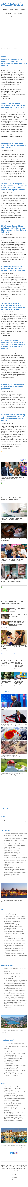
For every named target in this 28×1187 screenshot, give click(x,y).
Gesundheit (14, 16)
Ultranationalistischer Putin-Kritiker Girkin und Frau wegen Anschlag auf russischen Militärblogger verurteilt (15, 1067)
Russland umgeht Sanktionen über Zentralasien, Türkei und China (13, 1059)
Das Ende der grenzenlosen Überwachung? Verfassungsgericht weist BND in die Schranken (15, 835)
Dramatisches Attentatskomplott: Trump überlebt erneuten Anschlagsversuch (12, 774)
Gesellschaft (8, 13)
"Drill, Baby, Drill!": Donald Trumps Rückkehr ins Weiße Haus (13, 708)
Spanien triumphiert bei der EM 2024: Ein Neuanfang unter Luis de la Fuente (14, 1102)
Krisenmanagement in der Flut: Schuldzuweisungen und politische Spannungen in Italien (13, 756)
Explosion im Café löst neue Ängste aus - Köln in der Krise (14, 977)
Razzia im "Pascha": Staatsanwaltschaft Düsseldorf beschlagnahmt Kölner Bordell (15, 998)
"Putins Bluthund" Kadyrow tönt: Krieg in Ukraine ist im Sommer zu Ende (14, 1074)
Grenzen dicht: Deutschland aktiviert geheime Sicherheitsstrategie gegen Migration (13, 950)
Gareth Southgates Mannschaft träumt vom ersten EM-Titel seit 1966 (15, 1106)
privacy (16, 1170)
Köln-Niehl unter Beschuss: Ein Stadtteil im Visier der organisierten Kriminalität (15, 981)
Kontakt (14, 1180)
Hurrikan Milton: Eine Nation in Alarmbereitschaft (14, 740)
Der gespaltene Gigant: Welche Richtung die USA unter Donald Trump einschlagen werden (14, 725)
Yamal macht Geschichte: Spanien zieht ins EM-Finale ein (15, 1109)
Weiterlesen (6, 98)
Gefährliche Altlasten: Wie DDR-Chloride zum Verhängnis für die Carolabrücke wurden (14, 945)
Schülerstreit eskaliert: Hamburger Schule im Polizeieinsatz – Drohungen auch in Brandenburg (15, 1005)
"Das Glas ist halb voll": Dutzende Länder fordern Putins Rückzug (14, 1054)
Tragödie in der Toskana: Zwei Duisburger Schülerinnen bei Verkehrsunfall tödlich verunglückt (15, 985)
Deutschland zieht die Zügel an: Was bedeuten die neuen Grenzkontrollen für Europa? (14, 940)
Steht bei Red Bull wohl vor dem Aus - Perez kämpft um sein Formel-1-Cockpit (14, 1096)
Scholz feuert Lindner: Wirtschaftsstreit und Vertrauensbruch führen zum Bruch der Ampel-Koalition (15, 840)
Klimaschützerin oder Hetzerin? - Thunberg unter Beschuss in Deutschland (15, 858)
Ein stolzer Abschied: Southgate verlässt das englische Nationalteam (14, 1099)
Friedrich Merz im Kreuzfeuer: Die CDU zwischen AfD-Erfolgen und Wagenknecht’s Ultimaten (15, 955)
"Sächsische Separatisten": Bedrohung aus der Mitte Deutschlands (15, 854)
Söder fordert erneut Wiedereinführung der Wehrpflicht (15, 1047)
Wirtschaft (20, 13)
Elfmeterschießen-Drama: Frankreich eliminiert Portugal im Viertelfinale (14, 1119)
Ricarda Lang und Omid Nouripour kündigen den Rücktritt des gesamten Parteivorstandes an (15, 874)
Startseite (5, 9)
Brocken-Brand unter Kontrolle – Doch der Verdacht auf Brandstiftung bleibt (15, 1001)
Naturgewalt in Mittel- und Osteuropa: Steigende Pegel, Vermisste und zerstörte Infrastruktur (15, 935)
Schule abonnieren (1, 451)
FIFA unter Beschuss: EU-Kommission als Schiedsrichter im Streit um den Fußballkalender (14, 1088)
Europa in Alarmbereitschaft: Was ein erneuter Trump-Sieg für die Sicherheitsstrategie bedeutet (13, 850)
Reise (14, 13)
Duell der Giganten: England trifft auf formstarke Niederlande (13, 1113)
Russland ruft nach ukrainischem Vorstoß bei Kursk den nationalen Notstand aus (15, 1044)
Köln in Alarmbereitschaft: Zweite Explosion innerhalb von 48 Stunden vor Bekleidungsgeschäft (14, 990)
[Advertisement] (14, 33)
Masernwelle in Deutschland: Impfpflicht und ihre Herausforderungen (15, 870)
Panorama (23, 9)
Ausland (16, 9)
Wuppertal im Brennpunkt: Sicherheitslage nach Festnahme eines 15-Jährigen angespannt (15, 862)
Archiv (14, 1174)
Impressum (14, 1177)
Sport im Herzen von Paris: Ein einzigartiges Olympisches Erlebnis (15, 1092)
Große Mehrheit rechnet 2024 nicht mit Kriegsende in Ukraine (14, 1071)
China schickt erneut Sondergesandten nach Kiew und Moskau (14, 1050)
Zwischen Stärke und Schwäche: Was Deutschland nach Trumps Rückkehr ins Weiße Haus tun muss (14, 845)
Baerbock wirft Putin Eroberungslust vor (14, 1057)
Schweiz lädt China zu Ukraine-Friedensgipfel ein (12, 1062)
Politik (11, 9)
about (12, 1170)
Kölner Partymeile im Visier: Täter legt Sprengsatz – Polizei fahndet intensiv (14, 994)
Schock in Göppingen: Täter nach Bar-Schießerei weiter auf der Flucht (14, 866)
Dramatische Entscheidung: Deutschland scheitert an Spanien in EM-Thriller (14, 1116)
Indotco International (13, 1165)
